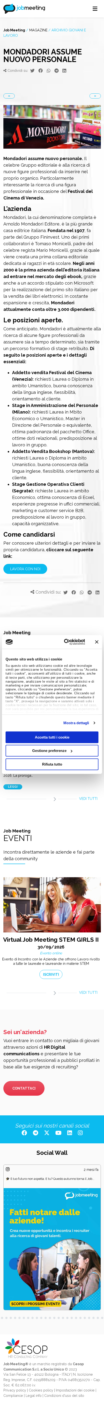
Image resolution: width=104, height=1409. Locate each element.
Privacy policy (14, 1390)
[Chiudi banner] (96, 642)
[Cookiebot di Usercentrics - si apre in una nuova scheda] (64, 642)
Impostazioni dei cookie (75, 1390)
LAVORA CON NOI (25, 569)
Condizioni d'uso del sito (64, 1395)
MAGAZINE (38, 30)
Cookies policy (41, 1390)
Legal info (34, 1395)
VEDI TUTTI (88, 798)
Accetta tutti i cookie (52, 737)
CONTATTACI (24, 1088)
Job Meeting (14, 30)
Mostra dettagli (76, 723)
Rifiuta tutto (52, 764)
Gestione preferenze (49, 751)
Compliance (13, 1395)
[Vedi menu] (95, 9)
